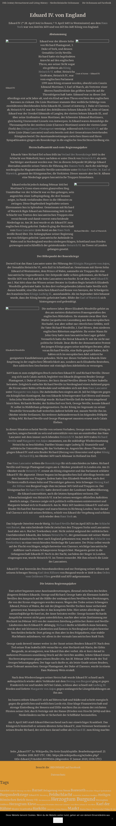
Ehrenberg (44, 795)
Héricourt (59, 805)
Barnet (37, 790)
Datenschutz (58, 774)
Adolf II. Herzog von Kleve (21, 791)
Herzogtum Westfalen (45, 805)
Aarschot (5, 790)
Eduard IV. (13, 474)
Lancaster (51, 809)
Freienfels (77, 795)
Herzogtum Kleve (22, 804)
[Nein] (112, 818)
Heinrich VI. (91, 128)
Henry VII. (32, 799)
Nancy (88, 809)
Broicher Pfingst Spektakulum (98, 791)
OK (58, 820)
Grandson (86, 795)
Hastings (94, 795)
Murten (83, 809)
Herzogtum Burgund (73, 799)
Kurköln (39, 808)
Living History (61, 809)
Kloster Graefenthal (22, 809)
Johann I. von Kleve (71, 805)
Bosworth (78, 790)
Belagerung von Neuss (56, 790)
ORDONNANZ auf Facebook (65, 767)
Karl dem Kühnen (49, 572)
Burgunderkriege (14, 795)
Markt (73, 808)
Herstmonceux (45, 800)
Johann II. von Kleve (87, 805)
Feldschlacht (60, 794)
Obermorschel (98, 809)
